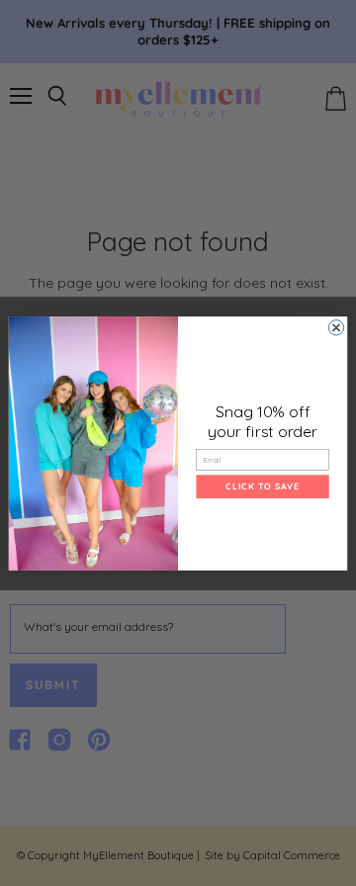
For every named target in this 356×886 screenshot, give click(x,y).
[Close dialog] (335, 326)
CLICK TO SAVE (262, 486)
